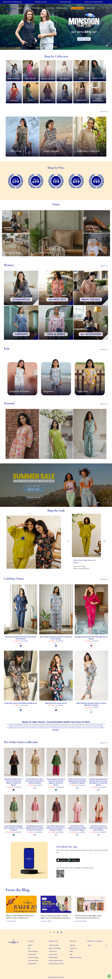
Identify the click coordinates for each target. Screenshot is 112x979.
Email (89, 945)
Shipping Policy (53, 957)
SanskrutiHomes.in (58, 977)
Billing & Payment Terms (56, 964)
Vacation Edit (90, 8)
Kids (27, 8)
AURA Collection (37, 8)
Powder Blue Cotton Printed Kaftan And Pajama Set (20, 703)
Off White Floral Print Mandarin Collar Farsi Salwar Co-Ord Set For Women (77, 828)
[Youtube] (61, 932)
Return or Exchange (55, 948)
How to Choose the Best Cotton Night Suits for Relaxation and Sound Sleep (56, 917)
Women (19, 8)
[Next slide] (104, 541)
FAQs (71, 951)
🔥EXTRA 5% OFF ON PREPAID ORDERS (25, 2)
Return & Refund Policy (56, 960)
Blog (71, 954)
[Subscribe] (106, 945)
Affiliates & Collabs (75, 957)
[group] (56, 27)
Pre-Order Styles (77, 8)
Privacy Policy (53, 954)
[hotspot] (23, 538)
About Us (72, 945)
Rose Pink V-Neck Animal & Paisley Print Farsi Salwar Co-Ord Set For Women (56, 828)
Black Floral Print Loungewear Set (56, 703)
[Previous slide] (68, 541)
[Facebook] (50, 932)
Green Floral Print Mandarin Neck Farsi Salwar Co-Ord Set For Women (13, 828)
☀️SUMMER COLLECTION (54, 2)
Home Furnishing (61, 8)
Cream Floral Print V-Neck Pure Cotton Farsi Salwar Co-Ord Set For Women (34, 781)
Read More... (56, 730)
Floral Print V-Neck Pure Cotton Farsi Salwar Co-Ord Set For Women (98, 828)
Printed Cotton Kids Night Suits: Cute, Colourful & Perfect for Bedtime (88, 917)
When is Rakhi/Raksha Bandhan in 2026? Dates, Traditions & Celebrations (20, 917)
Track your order (54, 945)
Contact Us (73, 948)
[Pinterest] (54, 932)
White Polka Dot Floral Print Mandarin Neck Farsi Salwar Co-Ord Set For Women (77, 781)
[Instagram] (58, 932)
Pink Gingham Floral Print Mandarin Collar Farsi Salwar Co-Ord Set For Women (35, 828)
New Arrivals (50, 8)
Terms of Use (53, 951)
